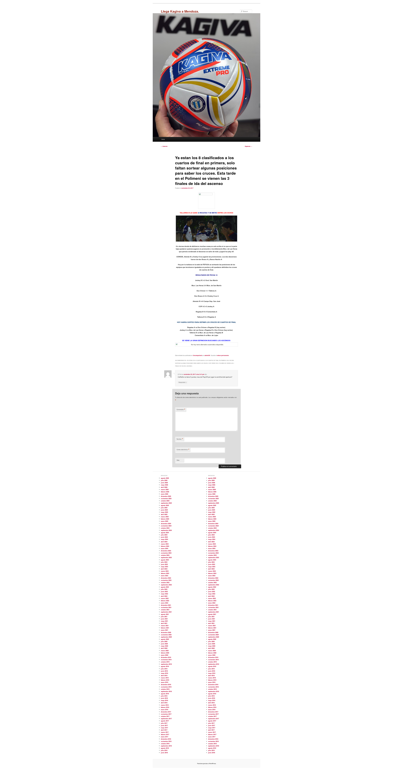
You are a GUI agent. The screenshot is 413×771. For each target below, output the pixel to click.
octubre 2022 (165, 582)
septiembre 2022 (166, 585)
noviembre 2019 (166, 660)
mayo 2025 (164, 512)
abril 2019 (164, 675)
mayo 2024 (164, 539)
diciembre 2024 (166, 523)
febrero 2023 (165, 573)
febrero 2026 (165, 492)
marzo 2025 (165, 517)
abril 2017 (164, 730)
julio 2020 (164, 641)
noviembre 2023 (166, 553)
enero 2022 (164, 603)
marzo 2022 (165, 598)
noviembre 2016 (166, 741)
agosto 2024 (165, 533)
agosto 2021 (165, 614)
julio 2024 (164, 535)
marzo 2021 (165, 626)
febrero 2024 (165, 546)
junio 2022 (164, 591)
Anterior (164, 146)
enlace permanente (223, 355)
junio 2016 (164, 753)
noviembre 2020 (166, 635)
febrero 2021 (165, 628)
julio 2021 (164, 616)
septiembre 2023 (166, 557)
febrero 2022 (165, 601)
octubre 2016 (165, 744)
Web (178, 460)
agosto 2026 (165, 478)
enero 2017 (164, 737)
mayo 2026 (164, 485)
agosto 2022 (165, 587)
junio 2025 (164, 510)
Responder (182, 382)
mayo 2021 (164, 621)
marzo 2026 (165, 489)
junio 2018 (164, 698)
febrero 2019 (165, 680)
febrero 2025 (165, 519)
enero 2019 (164, 682)
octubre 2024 (165, 528)
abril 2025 (164, 514)
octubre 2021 (165, 610)
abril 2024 (164, 542)
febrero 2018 (165, 707)
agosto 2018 (165, 694)
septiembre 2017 (166, 719)
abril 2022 (164, 596)
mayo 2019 (164, 673)
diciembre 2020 (166, 632)
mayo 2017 (164, 728)
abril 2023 (164, 569)
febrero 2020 (165, 653)
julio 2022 (164, 589)
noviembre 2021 (166, 607)
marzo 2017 (165, 732)
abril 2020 (164, 648)
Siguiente (248, 146)
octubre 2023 (165, 555)
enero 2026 (164, 494)
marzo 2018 (165, 705)
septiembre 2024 (166, 530)
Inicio (163, 139)
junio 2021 (164, 619)
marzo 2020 (165, 651)
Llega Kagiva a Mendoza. (180, 11)
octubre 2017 (165, 716)
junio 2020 (164, 644)
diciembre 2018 (166, 684)
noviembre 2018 (166, 687)
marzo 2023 (165, 571)
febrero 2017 (165, 734)
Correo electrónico (183, 449)
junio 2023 (164, 564)
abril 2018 (164, 703)
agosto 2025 (165, 505)
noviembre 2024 (166, 526)
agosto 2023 (165, 560)
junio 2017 (164, 725)
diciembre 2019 (166, 657)
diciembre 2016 (166, 739)
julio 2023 (164, 562)
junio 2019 (164, 671)
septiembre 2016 (166, 746)
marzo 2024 (165, 544)
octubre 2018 (165, 689)
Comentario (181, 409)
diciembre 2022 (166, 578)
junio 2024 (164, 537)
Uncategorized (197, 355)
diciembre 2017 (166, 712)
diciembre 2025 (166, 496)
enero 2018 (164, 709)
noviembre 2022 (166, 580)
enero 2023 (164, 576)
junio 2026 (164, 483)
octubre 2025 (165, 501)
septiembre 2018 (166, 691)
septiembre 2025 (166, 503)
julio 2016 (164, 750)
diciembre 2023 (166, 551)
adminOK (207, 355)
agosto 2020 (165, 639)
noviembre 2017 (166, 714)
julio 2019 (164, 669)
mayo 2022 (164, 594)
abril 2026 (164, 487)
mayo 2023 (164, 567)
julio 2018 (164, 696)
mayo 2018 (164, 700)
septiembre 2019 (166, 664)
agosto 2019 (165, 666)
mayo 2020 (164, 646)
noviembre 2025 (166, 498)
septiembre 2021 (166, 612)
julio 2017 (164, 723)
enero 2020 (164, 655)
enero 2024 (164, 548)
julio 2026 (164, 480)
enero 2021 (164, 630)
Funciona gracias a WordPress (206, 763)
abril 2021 (164, 623)
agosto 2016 (165, 748)
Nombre (180, 439)
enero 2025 (164, 521)
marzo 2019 (165, 678)
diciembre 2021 (166, 605)
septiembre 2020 (166, 637)
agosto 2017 (165, 721)
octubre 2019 (165, 662)
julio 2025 (164, 508)
